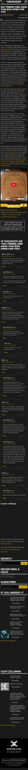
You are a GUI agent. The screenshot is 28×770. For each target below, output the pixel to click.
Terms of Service (11, 762)
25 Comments (15, 603)
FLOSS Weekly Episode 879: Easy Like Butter (17, 718)
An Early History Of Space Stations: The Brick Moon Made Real (17, 632)
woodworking (12, 217)
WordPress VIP (17, 765)
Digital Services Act (20, 762)
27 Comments (15, 628)
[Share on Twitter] (3, 17)
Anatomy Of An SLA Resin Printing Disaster (17, 615)
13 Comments (23, 15)
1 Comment (14, 702)
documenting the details (10, 152)
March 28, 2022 (22, 18)
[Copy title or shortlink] (10, 17)
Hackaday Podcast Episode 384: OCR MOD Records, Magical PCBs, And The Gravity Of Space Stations (17, 696)
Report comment (22, 266)
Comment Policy (6, 544)
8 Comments (15, 680)
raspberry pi (13, 214)
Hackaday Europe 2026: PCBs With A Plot (17, 607)
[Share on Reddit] (8, 17)
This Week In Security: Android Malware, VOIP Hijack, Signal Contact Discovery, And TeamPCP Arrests (17, 708)
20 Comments (15, 637)
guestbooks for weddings (12, 160)
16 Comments (15, 619)
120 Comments (15, 687)
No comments (15, 611)
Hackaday (14, 1)
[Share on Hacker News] (5, 17)
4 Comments (15, 714)
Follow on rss (10, 576)
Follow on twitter (4, 576)
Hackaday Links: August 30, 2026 (15, 676)
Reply (3, 267)
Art (8, 210)
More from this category (8, 640)
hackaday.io (9, 212)
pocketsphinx (18, 212)
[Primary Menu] (25, 1)
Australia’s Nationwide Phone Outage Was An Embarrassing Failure (17, 599)
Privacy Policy (4, 762)
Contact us (12, 576)
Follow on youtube (7, 576)
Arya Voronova (8, 15)
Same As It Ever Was (16, 684)
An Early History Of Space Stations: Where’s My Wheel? (16, 623)
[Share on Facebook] (1, 17)
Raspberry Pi (13, 210)
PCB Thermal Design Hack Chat (13, 229)
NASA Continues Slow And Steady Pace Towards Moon (12, 224)
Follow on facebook (2, 576)
